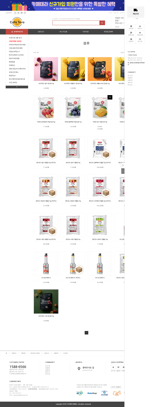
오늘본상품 (140, 35)
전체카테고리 (18, 31)
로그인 (110, 12)
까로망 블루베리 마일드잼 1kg (73, 122)
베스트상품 (63, 31)
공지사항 (47, 366)
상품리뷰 (47, 370)
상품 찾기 (41, 31)
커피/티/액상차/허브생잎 (17, 44)
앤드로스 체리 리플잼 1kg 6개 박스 (46, 239)
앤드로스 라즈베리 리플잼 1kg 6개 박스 (100, 201)
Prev (116, 27)
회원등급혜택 (108, 31)
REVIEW (47, 374)
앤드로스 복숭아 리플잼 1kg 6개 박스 (46, 201)
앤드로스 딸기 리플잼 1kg (73, 162)
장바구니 (122, 12)
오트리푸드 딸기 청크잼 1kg (46, 83)
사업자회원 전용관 (15, 41)
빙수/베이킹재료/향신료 (17, 79)
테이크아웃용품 (14, 58)
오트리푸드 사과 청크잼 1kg (46, 316)
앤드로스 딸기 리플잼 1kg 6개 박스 (46, 162)
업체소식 (46, 353)
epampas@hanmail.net (20, 395)
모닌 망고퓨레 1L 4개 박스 (73, 277)
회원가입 (116, 12)
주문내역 (131, 28)
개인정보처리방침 (35, 353)
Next (118, 27)
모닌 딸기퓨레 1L (46, 277)
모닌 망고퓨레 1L (100, 277)
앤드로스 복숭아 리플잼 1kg (73, 201)
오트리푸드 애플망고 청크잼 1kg (73, 83)
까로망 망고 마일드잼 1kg (100, 122)
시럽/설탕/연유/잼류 (16, 48)
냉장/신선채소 (14, 72)
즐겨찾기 (9, 13)
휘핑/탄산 (12, 75)
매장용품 (12, 62)
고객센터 (65, 353)
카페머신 (12, 65)
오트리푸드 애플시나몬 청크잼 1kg (100, 83)
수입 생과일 (13, 82)
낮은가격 (123, 52)
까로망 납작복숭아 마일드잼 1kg (46, 122)
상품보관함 (131, 35)
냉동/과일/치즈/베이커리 (17, 69)
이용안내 (14, 353)
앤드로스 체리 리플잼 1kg (73, 239)
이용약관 (23, 353)
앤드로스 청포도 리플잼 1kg (100, 239)
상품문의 (56, 353)
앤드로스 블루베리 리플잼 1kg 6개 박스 (100, 162)
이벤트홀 (86, 31)
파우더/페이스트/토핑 (16, 55)
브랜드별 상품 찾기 (15, 38)
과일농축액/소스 (14, 51)
